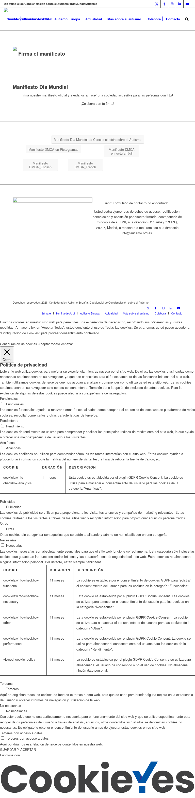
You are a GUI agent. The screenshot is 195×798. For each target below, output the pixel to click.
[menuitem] (12, 19)
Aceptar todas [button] (48, 343)
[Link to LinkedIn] (179, 4)
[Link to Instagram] (172, 4)
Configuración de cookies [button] (18, 343)
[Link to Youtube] (187, 4)
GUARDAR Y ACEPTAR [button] (18, 749)
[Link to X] (156, 4)
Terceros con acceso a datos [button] (21, 732)
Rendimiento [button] (9, 420)
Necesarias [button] (8, 540)
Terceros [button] (6, 683)
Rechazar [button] (66, 343)
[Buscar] (187, 19)
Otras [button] (4, 523)
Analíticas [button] (7, 442)
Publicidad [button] (7, 501)
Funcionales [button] (9, 398)
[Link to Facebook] (164, 4)
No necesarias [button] (10, 705)
